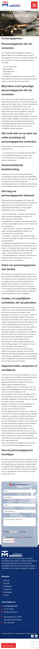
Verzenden (7, 540)
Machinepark (8, 586)
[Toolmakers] (11, 4)
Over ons (7, 580)
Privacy (34, 633)
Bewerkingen (8, 592)
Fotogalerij (7, 589)
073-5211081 (9, 609)
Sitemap (28, 633)
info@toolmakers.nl (11, 612)
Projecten (7, 583)
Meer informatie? (8, 646)
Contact (6, 595)
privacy (22, 537)
